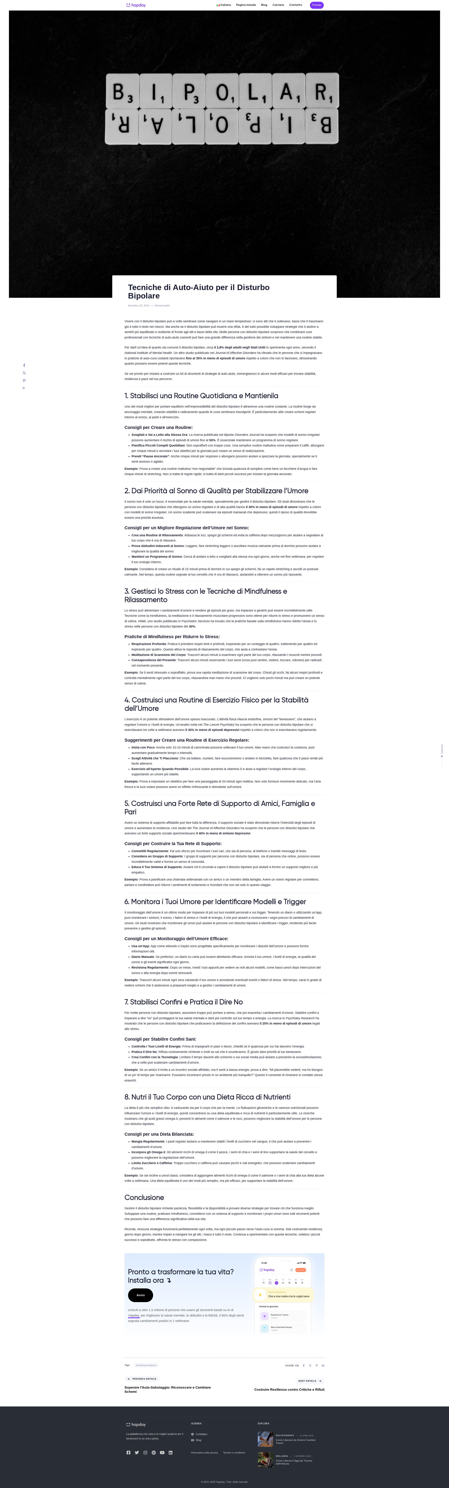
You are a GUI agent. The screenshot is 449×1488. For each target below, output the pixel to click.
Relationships (285, 1435)
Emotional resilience (146, 1365)
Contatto (295, 5)
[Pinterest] (27, 380)
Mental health (162, 305)
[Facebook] (27, 365)
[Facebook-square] (128, 1452)
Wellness (282, 1456)
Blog (264, 5)
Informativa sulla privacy (204, 1452)
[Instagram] (145, 1452)
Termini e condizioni (234, 1452)
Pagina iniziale (246, 5)
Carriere (278, 5)
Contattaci (201, 1434)
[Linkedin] (27, 388)
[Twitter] (27, 373)
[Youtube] (162, 1452)
